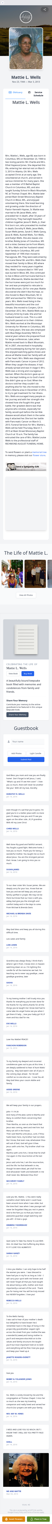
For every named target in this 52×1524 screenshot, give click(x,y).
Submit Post (26, 759)
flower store (39, 455)
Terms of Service (33, 1512)
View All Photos (26, 595)
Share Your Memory (17, 714)
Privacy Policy (18, 1512)
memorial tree (39, 452)
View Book (13, 673)
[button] (26, 1470)
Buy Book (28, 673)
